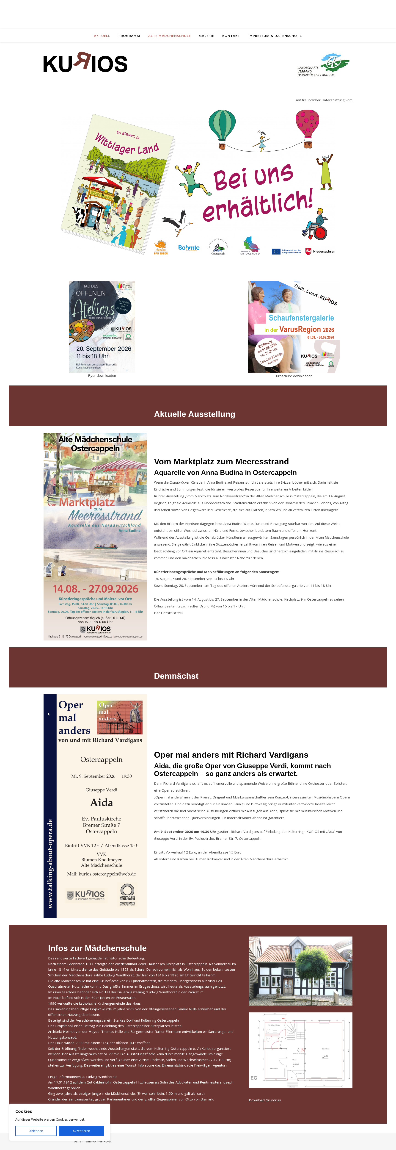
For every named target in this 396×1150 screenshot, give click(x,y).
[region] (59, 1122)
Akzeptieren (81, 1131)
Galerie (206, 35)
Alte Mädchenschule (169, 35)
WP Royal (104, 1141)
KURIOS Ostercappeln (198, 11)
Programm (129, 35)
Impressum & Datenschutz (275, 35)
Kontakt (231, 35)
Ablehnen (36, 1131)
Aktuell (102, 35)
